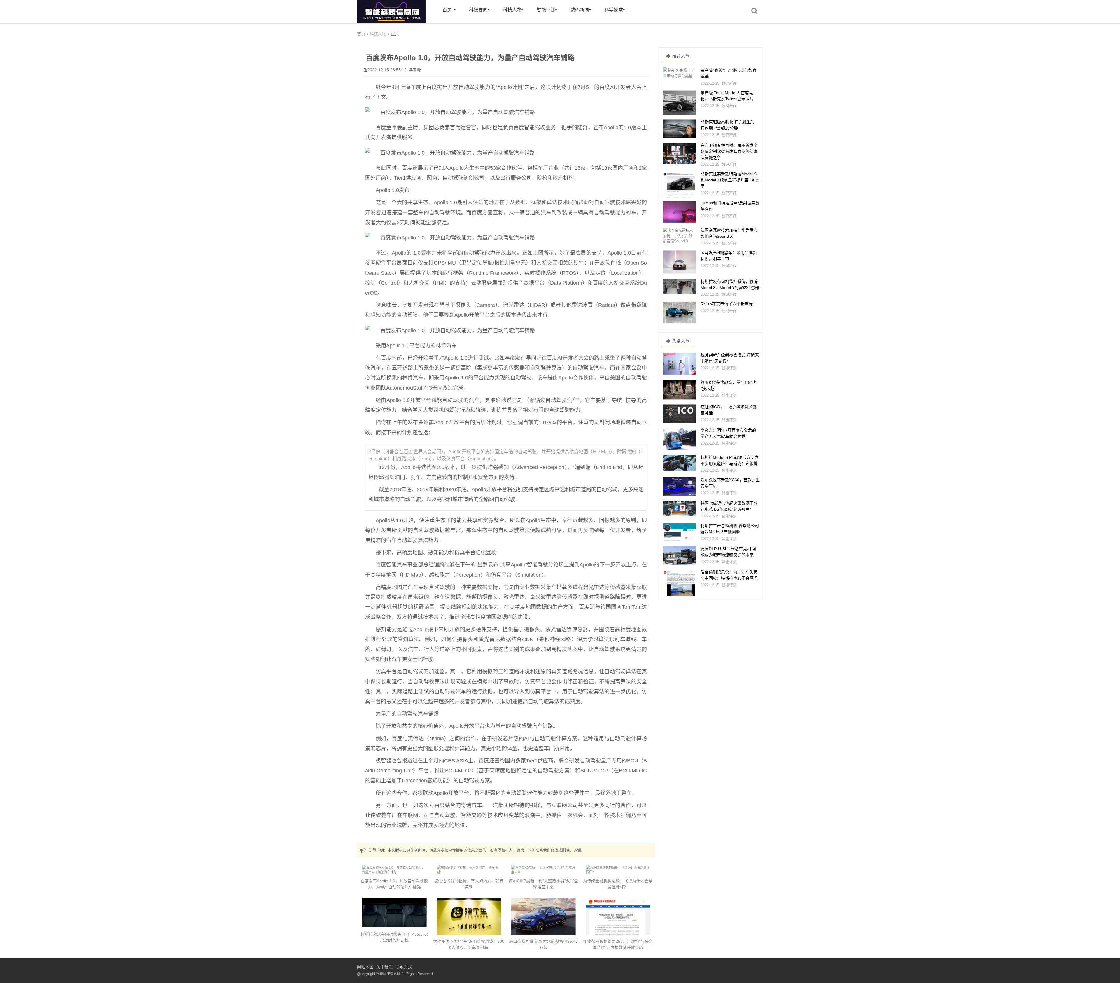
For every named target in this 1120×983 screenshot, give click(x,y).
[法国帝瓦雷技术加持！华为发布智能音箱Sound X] (679, 236)
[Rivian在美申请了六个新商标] (679, 312)
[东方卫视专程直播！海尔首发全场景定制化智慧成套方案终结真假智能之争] (679, 153)
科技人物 (512, 9)
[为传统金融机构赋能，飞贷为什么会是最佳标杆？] (618, 870)
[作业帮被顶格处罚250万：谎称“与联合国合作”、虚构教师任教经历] (618, 921)
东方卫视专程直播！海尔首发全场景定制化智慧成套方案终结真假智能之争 (729, 151)
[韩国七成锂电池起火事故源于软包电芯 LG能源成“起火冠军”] (679, 508)
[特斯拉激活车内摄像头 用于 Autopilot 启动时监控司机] (394, 912)
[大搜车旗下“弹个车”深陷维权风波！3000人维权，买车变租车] (469, 917)
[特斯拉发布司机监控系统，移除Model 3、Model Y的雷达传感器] (679, 286)
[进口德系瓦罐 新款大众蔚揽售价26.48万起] (543, 919)
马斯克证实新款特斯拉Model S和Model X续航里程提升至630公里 (730, 180)
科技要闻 (478, 9)
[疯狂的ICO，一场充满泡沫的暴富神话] (679, 413)
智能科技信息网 (388, 974)
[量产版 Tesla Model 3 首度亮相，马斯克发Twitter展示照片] (679, 102)
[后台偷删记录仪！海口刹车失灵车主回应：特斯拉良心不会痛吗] (679, 586)
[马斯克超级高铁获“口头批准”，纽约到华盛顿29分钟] (679, 128)
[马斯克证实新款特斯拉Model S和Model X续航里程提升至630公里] (679, 191)
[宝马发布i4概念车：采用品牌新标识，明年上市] (679, 262)
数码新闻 (579, 9)
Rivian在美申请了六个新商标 (727, 304)
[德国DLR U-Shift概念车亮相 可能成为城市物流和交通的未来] (679, 555)
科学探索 (613, 9)
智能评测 (546, 9)
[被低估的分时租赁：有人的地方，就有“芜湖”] (469, 870)
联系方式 (404, 967)
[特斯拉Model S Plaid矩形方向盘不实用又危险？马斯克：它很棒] (679, 463)
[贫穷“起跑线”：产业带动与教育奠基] (679, 73)
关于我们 (384, 967)
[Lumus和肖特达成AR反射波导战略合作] (679, 212)
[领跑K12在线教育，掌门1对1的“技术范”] (679, 389)
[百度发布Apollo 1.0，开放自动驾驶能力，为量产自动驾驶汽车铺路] (394, 870)
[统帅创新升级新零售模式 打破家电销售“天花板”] (679, 363)
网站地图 (365, 967)
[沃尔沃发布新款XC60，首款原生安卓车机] (679, 486)
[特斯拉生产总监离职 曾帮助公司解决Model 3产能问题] (679, 532)
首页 (447, 9)
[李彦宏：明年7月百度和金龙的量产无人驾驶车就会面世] (679, 439)
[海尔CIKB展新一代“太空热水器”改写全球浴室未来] (543, 870)
